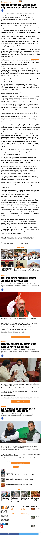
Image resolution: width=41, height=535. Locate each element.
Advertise (12, 513)
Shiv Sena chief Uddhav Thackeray (16, 62)
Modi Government (26, 237)
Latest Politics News (24, 510)
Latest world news (24, 513)
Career (12, 510)
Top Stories (23, 509)
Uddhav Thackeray (15, 238)
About (12, 508)
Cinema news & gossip (25, 514)
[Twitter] (4, 524)
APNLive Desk (7, 356)
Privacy (12, 514)
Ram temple (32, 237)
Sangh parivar (3, 238)
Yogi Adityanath (30, 238)
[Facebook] (1, 524)
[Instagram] (7, 524)
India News (23, 508)
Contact (12, 512)
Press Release (23, 512)
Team (12, 509)
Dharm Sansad (19, 237)
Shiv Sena (9, 238)
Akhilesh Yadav (10, 237)
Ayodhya (14, 237)
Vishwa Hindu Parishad (23, 238)
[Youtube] (1, 526)
